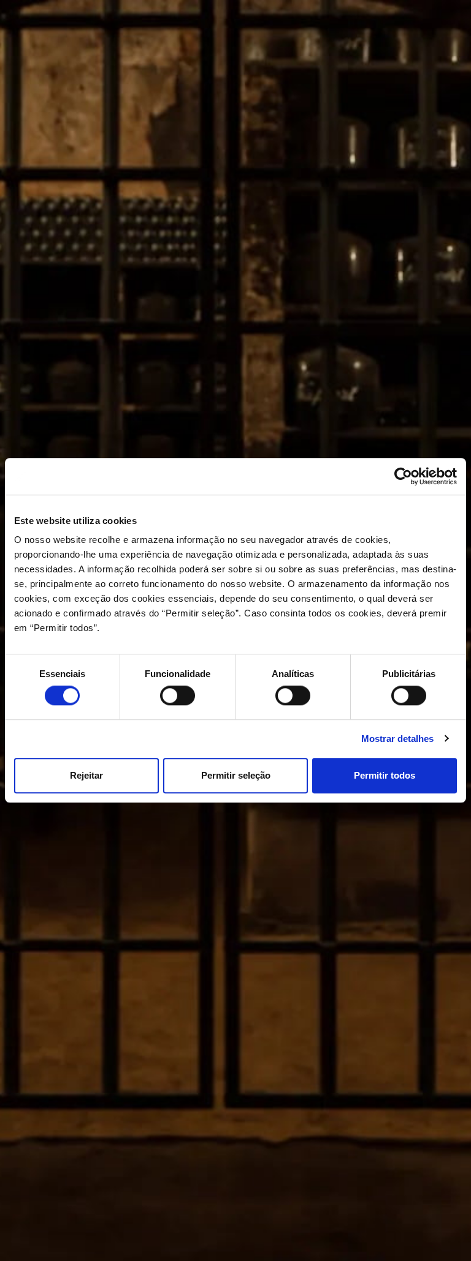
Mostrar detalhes (397, 738)
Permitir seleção (235, 775)
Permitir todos (384, 775)
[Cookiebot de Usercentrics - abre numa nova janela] (403, 476)
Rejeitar (86, 775)
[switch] (177, 695)
